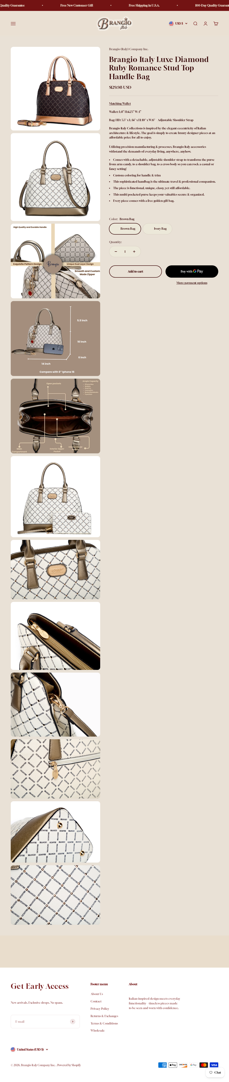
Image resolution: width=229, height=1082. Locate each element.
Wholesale (98, 1030)
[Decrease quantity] (115, 251)
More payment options (191, 283)
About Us (97, 994)
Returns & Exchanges (104, 1016)
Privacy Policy (100, 1008)
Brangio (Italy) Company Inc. (128, 49)
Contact (96, 1001)
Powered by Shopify (69, 1065)
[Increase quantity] (134, 251)
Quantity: (115, 242)
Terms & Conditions (104, 1023)
